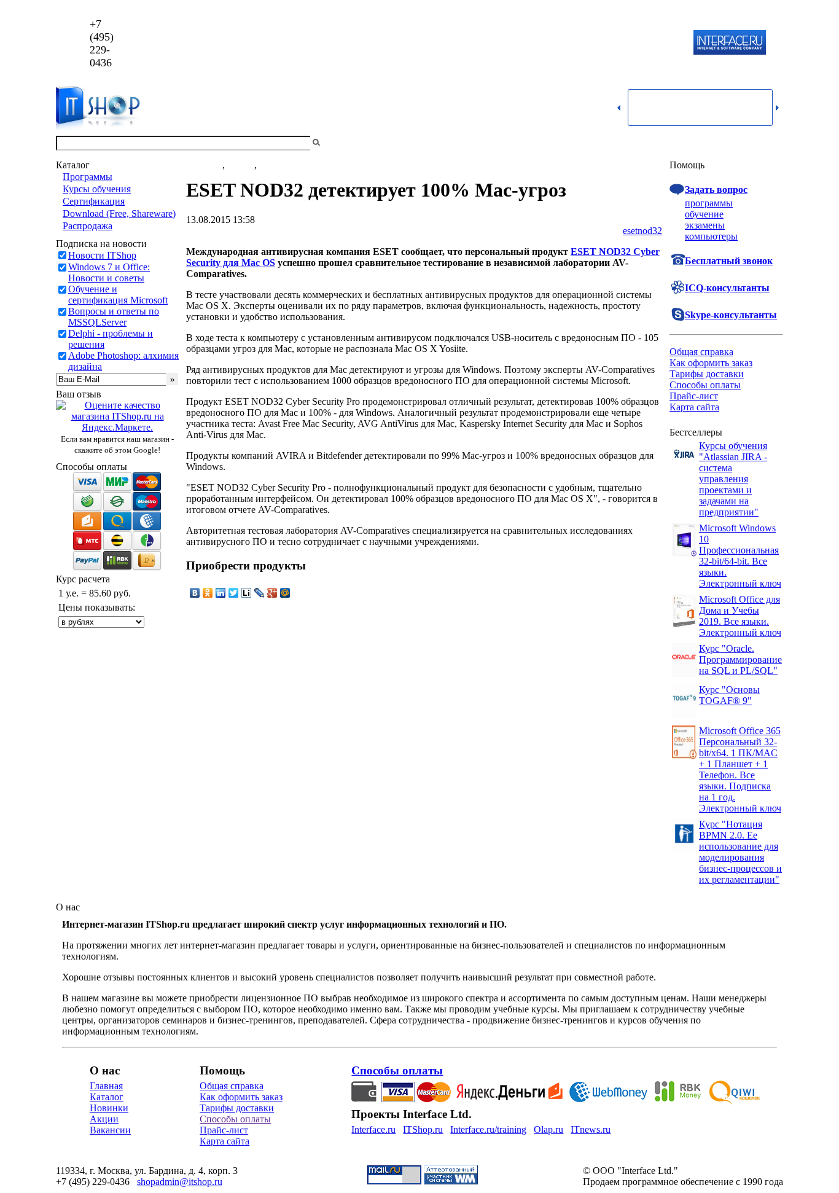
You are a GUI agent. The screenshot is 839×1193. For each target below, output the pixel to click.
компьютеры (711, 236)
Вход (772, 143)
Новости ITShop (102, 255)
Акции (104, 1119)
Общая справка (701, 351)
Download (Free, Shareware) (119, 213)
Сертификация (94, 201)
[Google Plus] (272, 593)
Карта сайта (694, 407)
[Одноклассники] (207, 593)
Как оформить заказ (710, 363)
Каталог (106, 1097)
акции (272, 165)
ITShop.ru (423, 1129)
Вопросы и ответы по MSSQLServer (113, 316)
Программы (87, 176)
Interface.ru (373, 1129)
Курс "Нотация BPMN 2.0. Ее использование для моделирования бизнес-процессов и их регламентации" (740, 852)
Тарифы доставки (706, 374)
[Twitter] (233, 593)
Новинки (109, 1108)
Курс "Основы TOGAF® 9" (729, 695)
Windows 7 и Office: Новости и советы (109, 272)
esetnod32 (642, 230)
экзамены (705, 225)
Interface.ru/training (488, 1129)
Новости (204, 165)
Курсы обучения (97, 189)
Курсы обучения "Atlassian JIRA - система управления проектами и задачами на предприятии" (733, 478)
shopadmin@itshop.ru (577, 43)
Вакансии (110, 1130)
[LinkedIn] (220, 593)
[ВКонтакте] (195, 593)
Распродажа (87, 226)
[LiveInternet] (246, 593)
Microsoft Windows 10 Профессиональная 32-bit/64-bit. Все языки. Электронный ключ (740, 556)
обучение (704, 214)
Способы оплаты (705, 385)
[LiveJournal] (259, 593)
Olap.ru (548, 1129)
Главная (106, 1086)
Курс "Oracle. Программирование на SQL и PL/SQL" (740, 659)
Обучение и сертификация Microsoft (118, 294)
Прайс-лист (693, 396)
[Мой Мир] (285, 593)
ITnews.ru (591, 1129)
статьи (240, 165)
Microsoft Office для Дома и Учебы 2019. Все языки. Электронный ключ (740, 616)
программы (709, 203)
